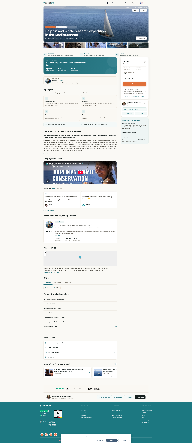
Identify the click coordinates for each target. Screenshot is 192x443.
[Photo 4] (96, 45)
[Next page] (115, 364)
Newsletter (84, 413)
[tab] (48, 283)
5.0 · (62, 27)
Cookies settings (99, 440)
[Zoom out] (45, 255)
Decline (124, 440)
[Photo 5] (117, 45)
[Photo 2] (54, 45)
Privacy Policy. (107, 436)
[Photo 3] (75, 45)
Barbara (82, 38)
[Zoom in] (45, 252)
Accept (112, 440)
